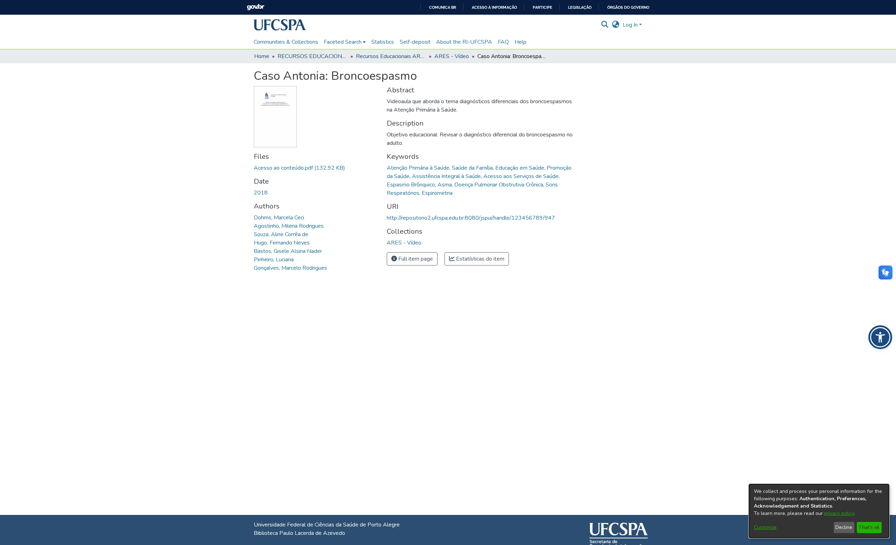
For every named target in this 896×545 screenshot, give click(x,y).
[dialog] (819, 511)
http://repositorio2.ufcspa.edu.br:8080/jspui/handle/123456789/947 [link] (471, 218)
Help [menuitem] (520, 42)
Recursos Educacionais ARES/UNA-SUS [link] (391, 56)
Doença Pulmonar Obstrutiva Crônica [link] (498, 185)
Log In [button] (631, 25)
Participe (542, 7)
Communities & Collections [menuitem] (286, 42)
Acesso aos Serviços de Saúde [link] (521, 176)
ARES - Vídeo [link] (451, 56)
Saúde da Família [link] (472, 168)
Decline (843, 527)
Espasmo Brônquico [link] (411, 185)
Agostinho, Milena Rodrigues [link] (289, 226)
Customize (765, 527)
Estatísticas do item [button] (479, 259)
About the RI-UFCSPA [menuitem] (464, 42)
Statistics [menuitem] (382, 42)
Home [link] (261, 56)
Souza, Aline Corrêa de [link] (281, 234)
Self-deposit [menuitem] (415, 42)
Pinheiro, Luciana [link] (274, 259)
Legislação (580, 7)
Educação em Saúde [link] (519, 168)
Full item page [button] (415, 259)
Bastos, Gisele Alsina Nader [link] (288, 251)
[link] (299, 168)
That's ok (869, 527)
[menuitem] (345, 42)
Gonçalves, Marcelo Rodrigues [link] (290, 268)
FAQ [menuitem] (503, 42)
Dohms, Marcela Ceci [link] (279, 217)
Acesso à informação (494, 7)
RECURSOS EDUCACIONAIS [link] (313, 56)
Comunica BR (442, 7)
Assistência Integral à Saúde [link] (446, 176)
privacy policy (839, 513)
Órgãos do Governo (628, 7)
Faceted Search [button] (343, 42)
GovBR (255, 7)
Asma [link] (445, 185)
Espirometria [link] (437, 193)
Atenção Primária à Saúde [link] (418, 168)
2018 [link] (261, 193)
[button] (280, 24)
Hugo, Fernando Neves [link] (282, 243)
